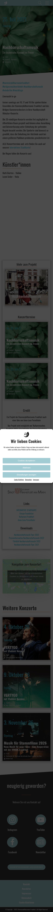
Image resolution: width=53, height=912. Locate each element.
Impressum (36, 479)
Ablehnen (26, 468)
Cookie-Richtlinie (19, 479)
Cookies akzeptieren (26, 461)
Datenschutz (28, 479)
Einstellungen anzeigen (26, 475)
